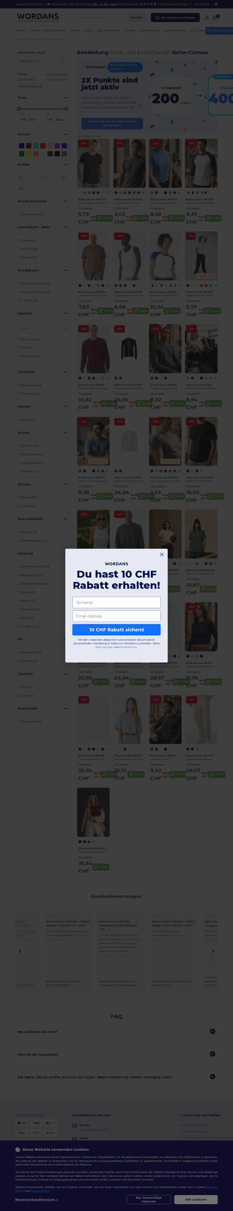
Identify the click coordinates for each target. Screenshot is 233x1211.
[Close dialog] (162, 555)
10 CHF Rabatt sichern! (116, 629)
